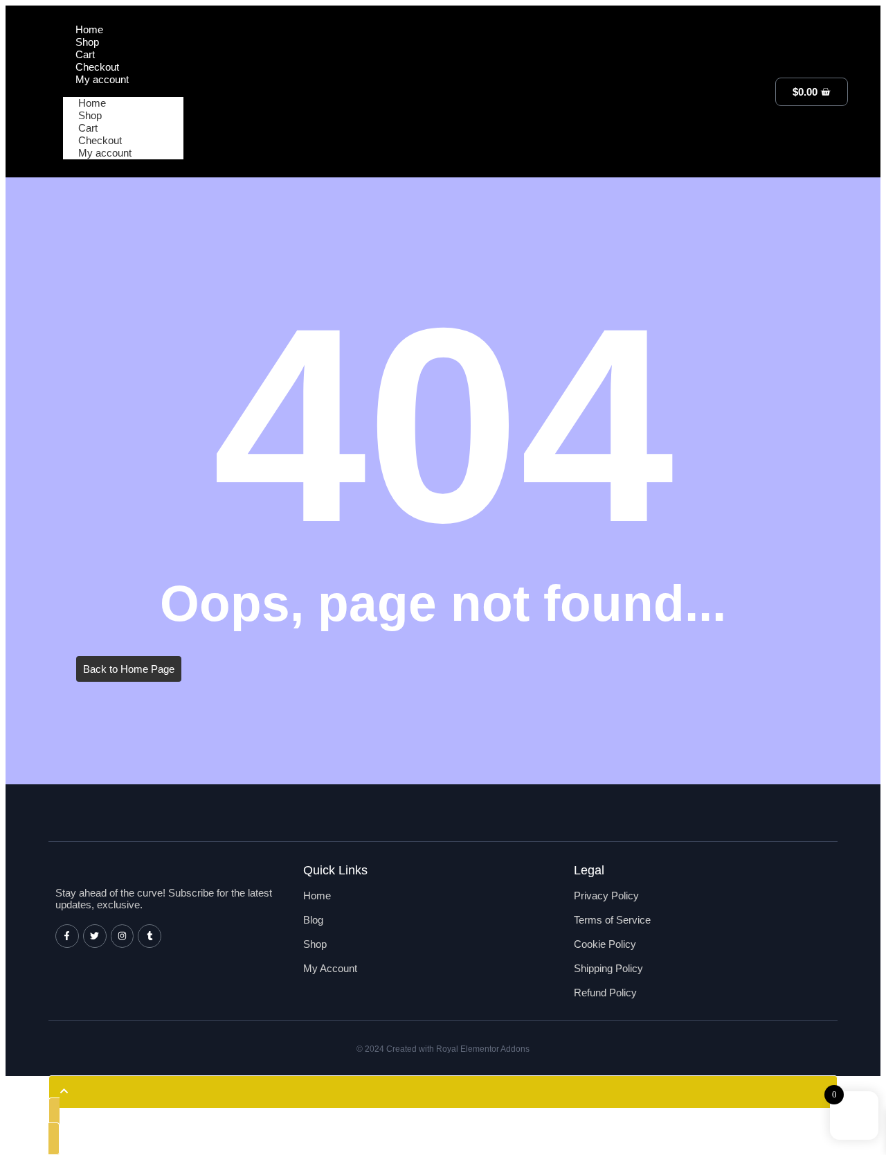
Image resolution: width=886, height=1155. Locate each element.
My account (105, 153)
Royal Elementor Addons (483, 1049)
